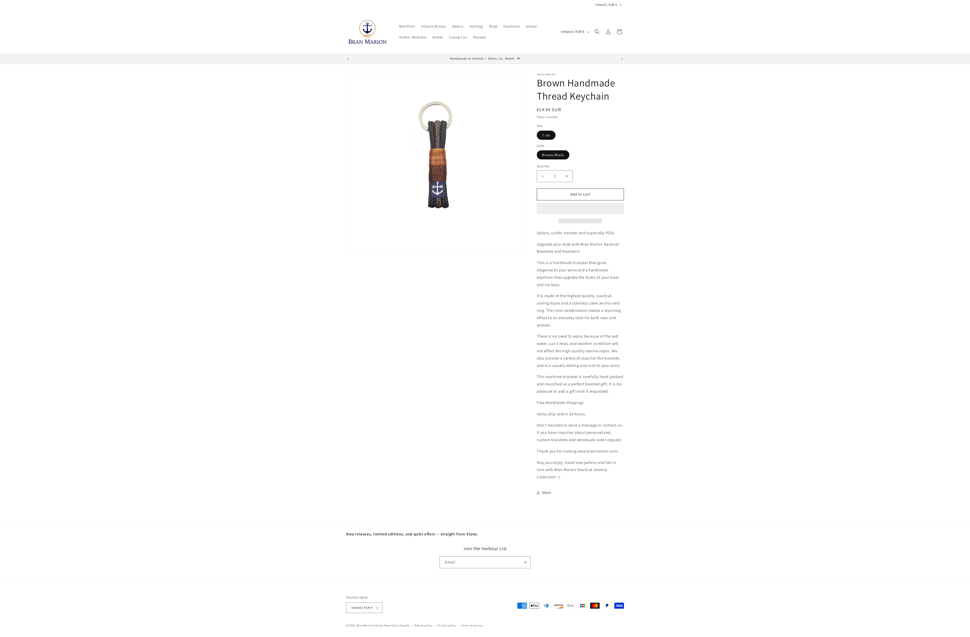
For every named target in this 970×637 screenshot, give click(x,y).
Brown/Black (553, 155)
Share (546, 492)
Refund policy (423, 625)
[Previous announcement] (347, 59)
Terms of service (471, 625)
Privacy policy (447, 625)
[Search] (597, 31)
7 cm (546, 135)
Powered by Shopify (397, 625)
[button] (580, 209)
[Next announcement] (622, 59)
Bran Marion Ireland (369, 625)
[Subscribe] (524, 562)
